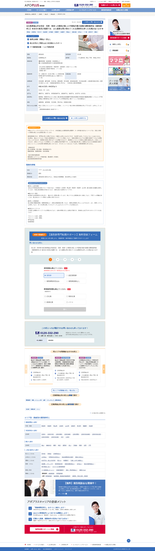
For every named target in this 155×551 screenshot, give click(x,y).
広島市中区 (50, 434)
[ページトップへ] (128, 540)
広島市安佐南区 (85, 434)
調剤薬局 (28, 400)
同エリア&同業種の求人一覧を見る (64, 390)
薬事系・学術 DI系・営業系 (80, 476)
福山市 (46, 14)
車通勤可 (65, 460)
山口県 (67, 426)
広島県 (40, 14)
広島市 (43, 434)
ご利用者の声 (69, 10)
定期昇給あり (57, 453)
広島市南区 (67, 434)
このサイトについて (58, 549)
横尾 (54, 445)
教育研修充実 (59, 464)
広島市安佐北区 (96, 434)
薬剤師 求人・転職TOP (30, 14)
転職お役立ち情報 (122, 10)
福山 (43, 445)
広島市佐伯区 (55, 437)
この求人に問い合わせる (91, 22)
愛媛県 (85, 426)
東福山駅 (53, 14)
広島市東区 (59, 434)
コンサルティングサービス (87, 10)
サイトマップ (68, 549)
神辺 (59, 445)
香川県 (79, 426)
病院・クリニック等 (37, 400)
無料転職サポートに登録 (44, 529)
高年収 (43, 453)
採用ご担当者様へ (126, 1)
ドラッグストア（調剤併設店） (54, 400)
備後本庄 (48, 445)
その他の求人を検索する (98, 413)
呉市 (62, 437)
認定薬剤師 (73, 275)
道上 (70, 445)
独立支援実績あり (89, 464)
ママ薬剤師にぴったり (48, 470)
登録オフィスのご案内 (114, 1)
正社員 (49, 296)
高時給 (49, 453)
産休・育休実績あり (71, 470)
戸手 (90, 445)
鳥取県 (43, 426)
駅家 (80, 445)
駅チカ (59, 460)
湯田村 (64, 445)
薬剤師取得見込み (53, 281)
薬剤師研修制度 (106, 10)
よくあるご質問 (102, 1)
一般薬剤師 (51, 473)
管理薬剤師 (59, 473)
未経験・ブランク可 (47, 464)
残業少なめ (82, 470)
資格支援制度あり (70, 464)
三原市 (67, 437)
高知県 (91, 426)
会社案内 (27, 549)
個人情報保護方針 (47, 549)
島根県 (49, 426)
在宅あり (79, 464)
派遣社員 (50, 302)
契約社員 (72, 296)
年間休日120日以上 (54, 457)
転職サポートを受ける (109, 5)
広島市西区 (76, 434)
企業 (44, 400)
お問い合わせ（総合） (36, 549)
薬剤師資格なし (74, 281)
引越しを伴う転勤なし (77, 460)
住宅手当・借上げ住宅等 (48, 460)
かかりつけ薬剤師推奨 (58, 466)
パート (71, 302)
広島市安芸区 (45, 437)
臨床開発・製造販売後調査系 (62, 476)
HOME (29, 10)
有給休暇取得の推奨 (67, 457)
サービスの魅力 (42, 10)
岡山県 (55, 426)
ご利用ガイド (93, 1)
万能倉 (75, 445)
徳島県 (73, 426)
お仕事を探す (56, 10)
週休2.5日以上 (79, 457)
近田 (85, 445)
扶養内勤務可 (60, 470)
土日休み (44, 457)
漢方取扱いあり (46, 466)
